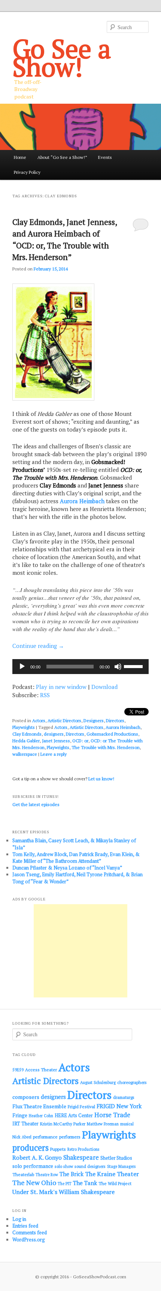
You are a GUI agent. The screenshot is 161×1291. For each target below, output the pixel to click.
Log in (19, 1219)
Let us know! (101, 778)
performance (45, 1137)
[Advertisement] (80, 950)
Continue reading (38, 645)
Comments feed (29, 1232)
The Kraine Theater (112, 1174)
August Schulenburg (98, 1082)
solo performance (32, 1166)
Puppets (58, 1149)
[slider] (134, 666)
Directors (115, 720)
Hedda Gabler (26, 740)
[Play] (22, 666)
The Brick (71, 1174)
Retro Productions (83, 1149)
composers (25, 1096)
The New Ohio (34, 1182)
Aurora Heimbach (82, 501)
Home (20, 157)
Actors (38, 720)
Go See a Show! (61, 57)
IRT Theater (25, 1124)
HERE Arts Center (74, 1115)
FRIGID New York (119, 1106)
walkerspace (24, 754)
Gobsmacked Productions (112, 734)
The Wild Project (114, 1183)
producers (30, 1147)
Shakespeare (81, 1157)
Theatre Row (47, 1174)
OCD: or (80, 740)
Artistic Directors (64, 720)
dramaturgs (123, 1097)
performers (69, 1137)
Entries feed (25, 1225)
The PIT (65, 1183)
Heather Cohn (41, 1115)
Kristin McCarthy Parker (62, 1124)
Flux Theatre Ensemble (39, 1106)
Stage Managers (121, 1166)
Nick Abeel (21, 1137)
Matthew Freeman (103, 1124)
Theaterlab (23, 1174)
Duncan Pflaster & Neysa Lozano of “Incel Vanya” (67, 867)
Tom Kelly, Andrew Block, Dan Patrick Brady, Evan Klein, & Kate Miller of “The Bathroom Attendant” (76, 857)
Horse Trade (112, 1114)
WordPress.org (28, 1239)
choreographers (132, 1082)
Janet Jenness (56, 740)
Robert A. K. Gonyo (37, 1157)
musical (127, 1124)
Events (105, 157)
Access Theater (41, 1069)
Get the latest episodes (36, 804)
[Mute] (118, 666)
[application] (80, 666)
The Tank (85, 1183)
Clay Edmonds (27, 734)
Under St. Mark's (34, 1192)
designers (54, 734)
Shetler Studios (116, 1158)
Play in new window (61, 686)
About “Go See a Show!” (62, 157)
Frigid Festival (81, 1106)
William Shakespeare (87, 1192)
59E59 (18, 1069)
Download (104, 686)
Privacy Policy (27, 172)
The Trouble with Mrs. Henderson (106, 747)
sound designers (90, 1166)
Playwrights (23, 727)
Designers (93, 720)
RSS (45, 695)
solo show (64, 1166)
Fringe (19, 1115)
